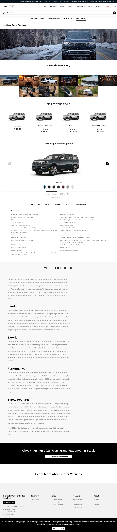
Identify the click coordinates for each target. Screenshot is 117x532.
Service (55, 496)
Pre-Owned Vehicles (37, 502)
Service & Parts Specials (59, 504)
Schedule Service (57, 499)
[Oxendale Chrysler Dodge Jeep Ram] (11, 6)
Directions (96, 504)
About (96, 496)
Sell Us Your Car (77, 504)
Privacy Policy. (74, 524)
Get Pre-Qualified (78, 507)
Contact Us (10, 502)
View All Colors (52, 194)
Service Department (58, 502)
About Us (96, 499)
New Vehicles (35, 499)
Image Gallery (66, 194)
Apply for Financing (78, 499)
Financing (77, 496)
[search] (115, 6)
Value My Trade (77, 502)
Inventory (35, 496)
